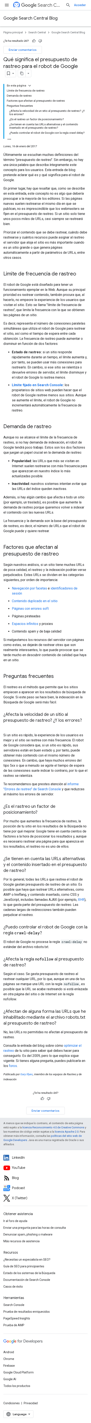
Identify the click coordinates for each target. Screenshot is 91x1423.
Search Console (13, 1305)
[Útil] (34, 41)
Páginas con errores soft (30, 609)
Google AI (9, 1379)
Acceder (80, 5)
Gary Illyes (26, 1074)
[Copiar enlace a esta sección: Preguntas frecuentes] (59, 676)
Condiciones (11, 1403)
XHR (81, 900)
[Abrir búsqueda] (68, 5)
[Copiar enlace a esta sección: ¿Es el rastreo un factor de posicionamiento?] (41, 812)
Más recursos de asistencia (21, 1241)
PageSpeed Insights (16, 1318)
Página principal (13, 32)
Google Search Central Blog (30, 18)
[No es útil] (40, 41)
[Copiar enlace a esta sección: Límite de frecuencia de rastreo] (81, 274)
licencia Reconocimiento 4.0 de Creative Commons (53, 1127)
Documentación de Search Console (26, 1279)
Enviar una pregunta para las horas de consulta (34, 1227)
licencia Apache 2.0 (67, 1131)
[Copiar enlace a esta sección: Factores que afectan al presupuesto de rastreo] (63, 554)
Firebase (9, 1365)
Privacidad (31, 1403)
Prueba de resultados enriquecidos (26, 1311)
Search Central (50, 5)
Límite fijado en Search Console (37, 385)
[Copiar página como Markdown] (22, 73)
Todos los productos (16, 1386)
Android (8, 1352)
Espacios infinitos (25, 624)
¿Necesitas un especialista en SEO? (26, 1259)
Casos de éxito (13, 1286)
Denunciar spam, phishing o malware (27, 1234)
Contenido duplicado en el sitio (35, 601)
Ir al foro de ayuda (15, 1221)
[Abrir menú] (7, 5)
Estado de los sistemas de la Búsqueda (29, 1273)
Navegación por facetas (29, 588)
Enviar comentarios (23, 50)
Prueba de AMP (13, 1325)
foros (13, 1066)
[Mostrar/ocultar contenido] (29, 85)
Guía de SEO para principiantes (23, 1266)
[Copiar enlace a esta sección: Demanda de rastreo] (55, 426)
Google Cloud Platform (18, 1372)
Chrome (8, 1359)
